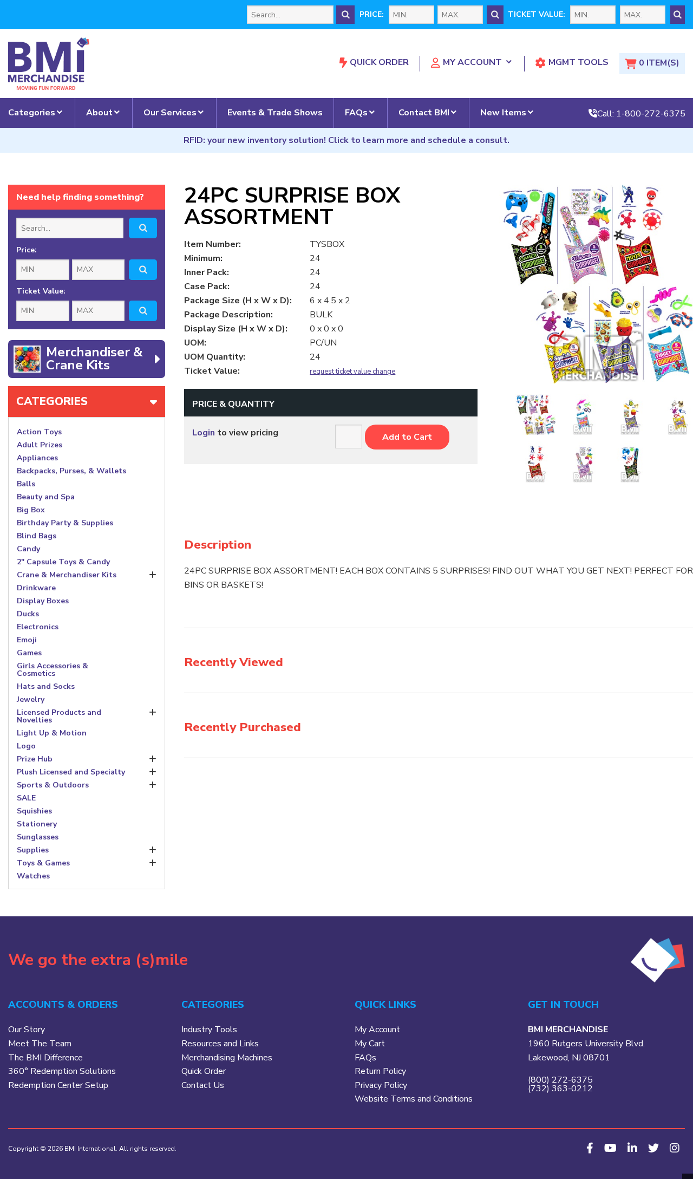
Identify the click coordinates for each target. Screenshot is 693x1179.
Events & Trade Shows (275, 113)
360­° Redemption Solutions (62, 1071)
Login (203, 433)
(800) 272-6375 (560, 1080)
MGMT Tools (578, 62)
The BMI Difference (45, 1058)
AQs (367, 1058)
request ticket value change (352, 371)
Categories (31, 113)
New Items (503, 113)
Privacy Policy (381, 1085)
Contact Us (202, 1085)
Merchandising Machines (226, 1058)
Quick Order (379, 62)
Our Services (170, 113)
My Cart (370, 1044)
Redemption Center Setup (58, 1085)
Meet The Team (39, 1044)
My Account (472, 62)
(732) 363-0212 (560, 1089)
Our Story (26, 1029)
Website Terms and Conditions (414, 1099)
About (99, 113)
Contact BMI (423, 113)
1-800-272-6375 (650, 113)
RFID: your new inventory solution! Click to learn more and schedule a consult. (346, 140)
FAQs (356, 113)
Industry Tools (209, 1029)
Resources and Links (220, 1044)
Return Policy (380, 1071)
